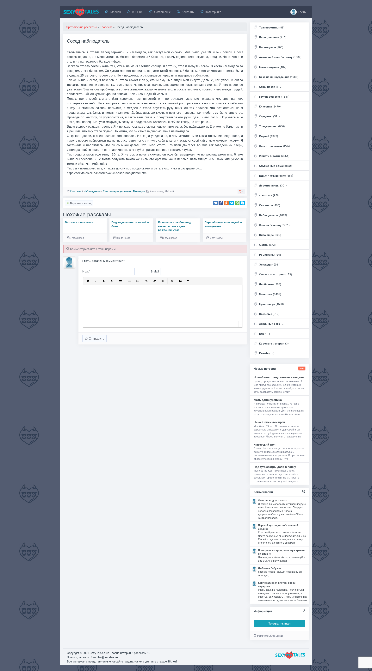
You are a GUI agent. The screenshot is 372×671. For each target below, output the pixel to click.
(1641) (274, 96)
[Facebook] (221, 203)
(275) (274, 146)
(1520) (271, 304)
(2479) (270, 106)
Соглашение (162, 12)
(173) (275, 274)
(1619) (273, 215)
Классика (75, 191)
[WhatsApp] (237, 203)
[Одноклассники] (226, 203)
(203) (270, 284)
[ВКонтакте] (215, 203)
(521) (269, 116)
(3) (274, 343)
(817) (270, 86)
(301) (273, 185)
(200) (271, 47)
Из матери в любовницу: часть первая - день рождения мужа (175, 226)
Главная (115, 12)
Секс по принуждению (117, 191)
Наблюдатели (92, 191)
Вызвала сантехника (79, 222)
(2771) (274, 225)
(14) (266, 353)
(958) (269, 195)
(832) (275, 166)
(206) (270, 235)
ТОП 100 (137, 12)
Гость (302, 12)
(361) (270, 264)
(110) (272, 37)
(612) (269, 314)
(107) (272, 67)
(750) (270, 254)
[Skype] (242, 203)
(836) (272, 126)
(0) (271, 324)
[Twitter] (231, 203)
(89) (271, 27)
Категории (212, 12)
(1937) (280, 57)
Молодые (139, 191)
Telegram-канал (279, 623)
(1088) (278, 77)
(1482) (270, 294)
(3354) (274, 156)
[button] (87, 281)
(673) (267, 245)
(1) (264, 333)
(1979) (268, 136)
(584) (276, 175)
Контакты (188, 12)
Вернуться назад (80, 203)
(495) (269, 205)
